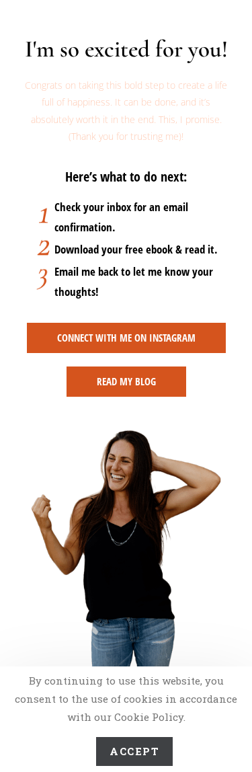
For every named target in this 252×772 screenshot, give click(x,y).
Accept (134, 751)
